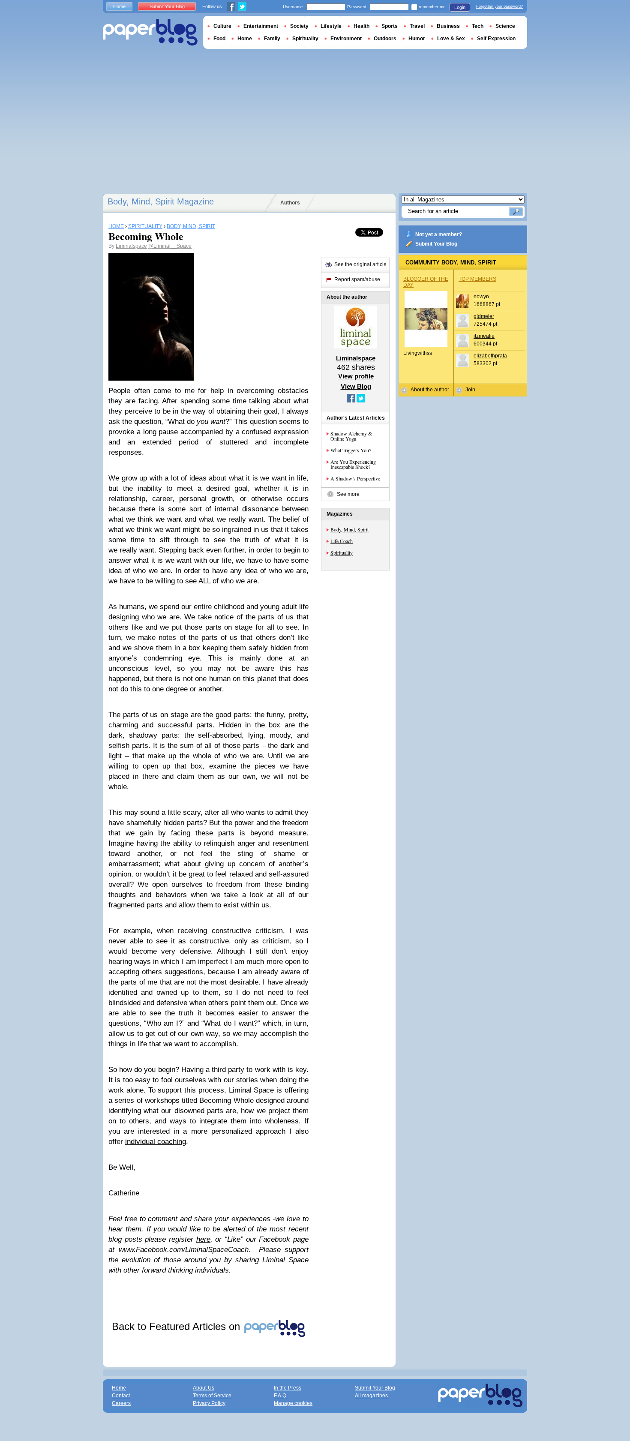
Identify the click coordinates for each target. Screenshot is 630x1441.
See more (348, 494)
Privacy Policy (209, 1403)
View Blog (356, 386)
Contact (121, 1396)
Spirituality (341, 552)
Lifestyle (331, 26)
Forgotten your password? (499, 6)
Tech (477, 26)
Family (272, 39)
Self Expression (496, 39)
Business (448, 26)
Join (470, 390)
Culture (222, 26)
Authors (290, 203)
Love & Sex (451, 39)
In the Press (287, 1388)
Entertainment (260, 26)
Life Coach (341, 540)
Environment (346, 39)
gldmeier (484, 316)
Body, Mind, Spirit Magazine (161, 201)
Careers (121, 1403)
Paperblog (150, 32)
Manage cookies (293, 1403)
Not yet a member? (438, 234)
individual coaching (155, 1142)
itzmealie (484, 336)
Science (505, 26)
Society (299, 26)
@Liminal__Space (170, 246)
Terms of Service (212, 1396)
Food (219, 39)
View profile (356, 376)
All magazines (371, 1396)
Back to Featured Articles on (177, 1326)
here (203, 1239)
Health (361, 26)
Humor (416, 39)
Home (119, 6)
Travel (417, 26)
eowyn (481, 297)
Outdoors (385, 39)
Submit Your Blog (436, 244)
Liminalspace (131, 246)
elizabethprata (490, 356)
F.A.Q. (281, 1396)
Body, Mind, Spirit (349, 529)
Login (459, 7)
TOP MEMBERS (477, 279)
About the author (430, 390)
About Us (203, 1388)
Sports (389, 26)
